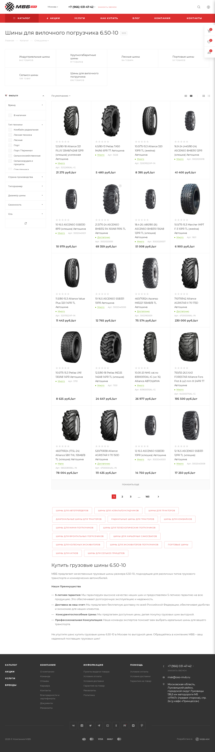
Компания (48, 665)
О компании (47, 671)
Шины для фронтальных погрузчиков (80, 536)
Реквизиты (46, 708)
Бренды (10, 685)
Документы (46, 703)
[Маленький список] (185, 96)
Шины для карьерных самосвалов (135, 536)
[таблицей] (209, 96)
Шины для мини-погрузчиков (74, 528)
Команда (45, 676)
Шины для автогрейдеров (72, 510)
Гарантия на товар (94, 685)
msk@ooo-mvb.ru (179, 677)
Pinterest (141, 725)
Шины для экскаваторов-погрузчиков (134, 544)
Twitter (90, 725)
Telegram (99, 725)
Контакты (45, 690)
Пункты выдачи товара (96, 671)
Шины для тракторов (161, 510)
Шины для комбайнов (178, 519)
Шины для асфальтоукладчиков (118, 510)
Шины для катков (67, 553)
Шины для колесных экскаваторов (78, 544)
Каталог (11, 665)
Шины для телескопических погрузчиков (129, 528)
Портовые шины (178, 544)
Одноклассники (116, 725)
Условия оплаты (92, 676)
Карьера (45, 685)
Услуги (10, 678)
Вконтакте (73, 725)
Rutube (124, 725)
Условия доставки (93, 681)
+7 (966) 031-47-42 (80, 7)
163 (147, 496)
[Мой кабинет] (208, 7)
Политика (89, 695)
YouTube (107, 725)
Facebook (81, 725)
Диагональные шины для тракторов (79, 519)
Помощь (136, 665)
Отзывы (44, 681)
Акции (10, 671)
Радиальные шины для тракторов (132, 519)
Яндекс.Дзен (133, 725)
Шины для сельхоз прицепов (106, 553)
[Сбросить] (25, 223)
